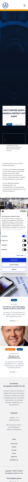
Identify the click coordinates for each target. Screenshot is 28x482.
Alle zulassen (14, 260)
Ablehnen (14, 269)
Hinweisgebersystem (14, 478)
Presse (14, 453)
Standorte (14, 456)
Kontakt (14, 450)
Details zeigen (20, 255)
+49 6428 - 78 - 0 (14, 418)
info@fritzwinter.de (14, 420)
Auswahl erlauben (14, 264)
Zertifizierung (14, 460)
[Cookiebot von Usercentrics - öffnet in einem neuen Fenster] (20, 211)
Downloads (14, 443)
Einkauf (14, 447)
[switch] (24, 240)
